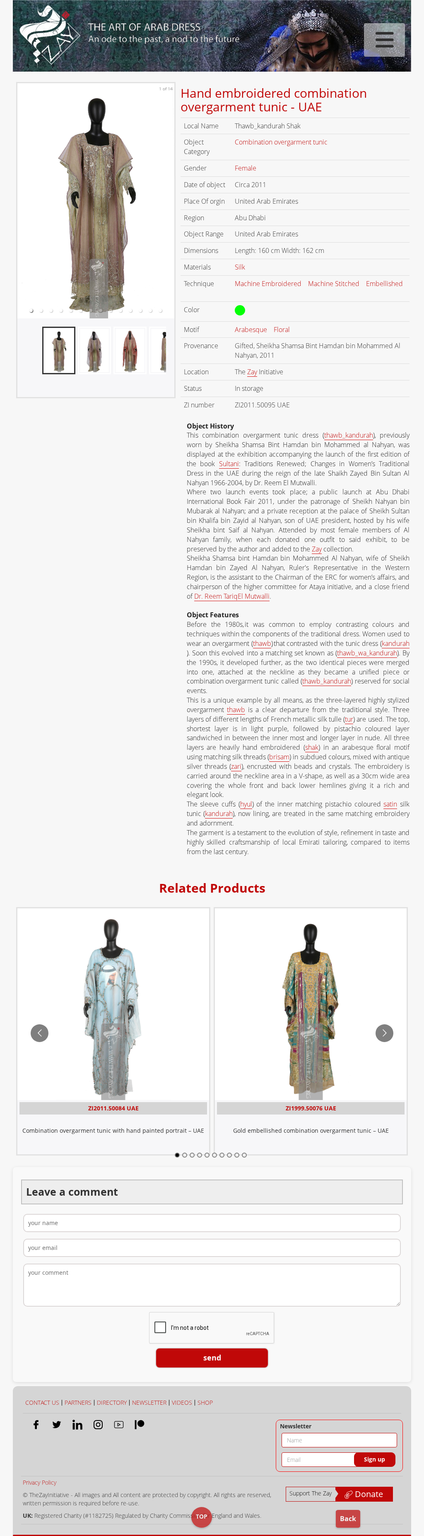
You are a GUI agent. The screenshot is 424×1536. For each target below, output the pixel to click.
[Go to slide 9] (236, 1155)
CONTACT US (42, 1402)
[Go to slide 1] (177, 1155)
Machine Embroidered (269, 283)
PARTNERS (78, 1402)
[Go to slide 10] (244, 1155)
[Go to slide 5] (207, 1155)
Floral (283, 329)
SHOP (205, 1402)
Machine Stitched (334, 283)
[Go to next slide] (384, 1033)
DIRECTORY (112, 1402)
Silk (241, 267)
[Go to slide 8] (229, 1155)
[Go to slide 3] (192, 1155)
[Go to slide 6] (214, 1155)
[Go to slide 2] (184, 1155)
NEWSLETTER (149, 1402)
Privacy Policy (39, 1482)
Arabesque (252, 329)
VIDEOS (182, 1402)
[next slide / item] (168, 354)
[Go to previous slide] (39, 1033)
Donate (368, 1494)
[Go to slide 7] (221, 1155)
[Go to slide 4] (199, 1155)
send (212, 1358)
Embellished (384, 283)
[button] (31, 310)
